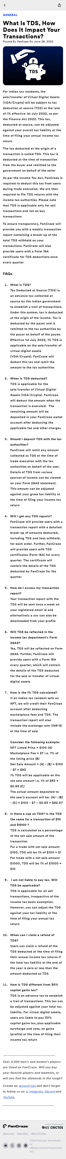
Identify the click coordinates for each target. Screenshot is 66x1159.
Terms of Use (8, 1133)
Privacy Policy (22, 1133)
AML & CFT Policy (38, 1133)
